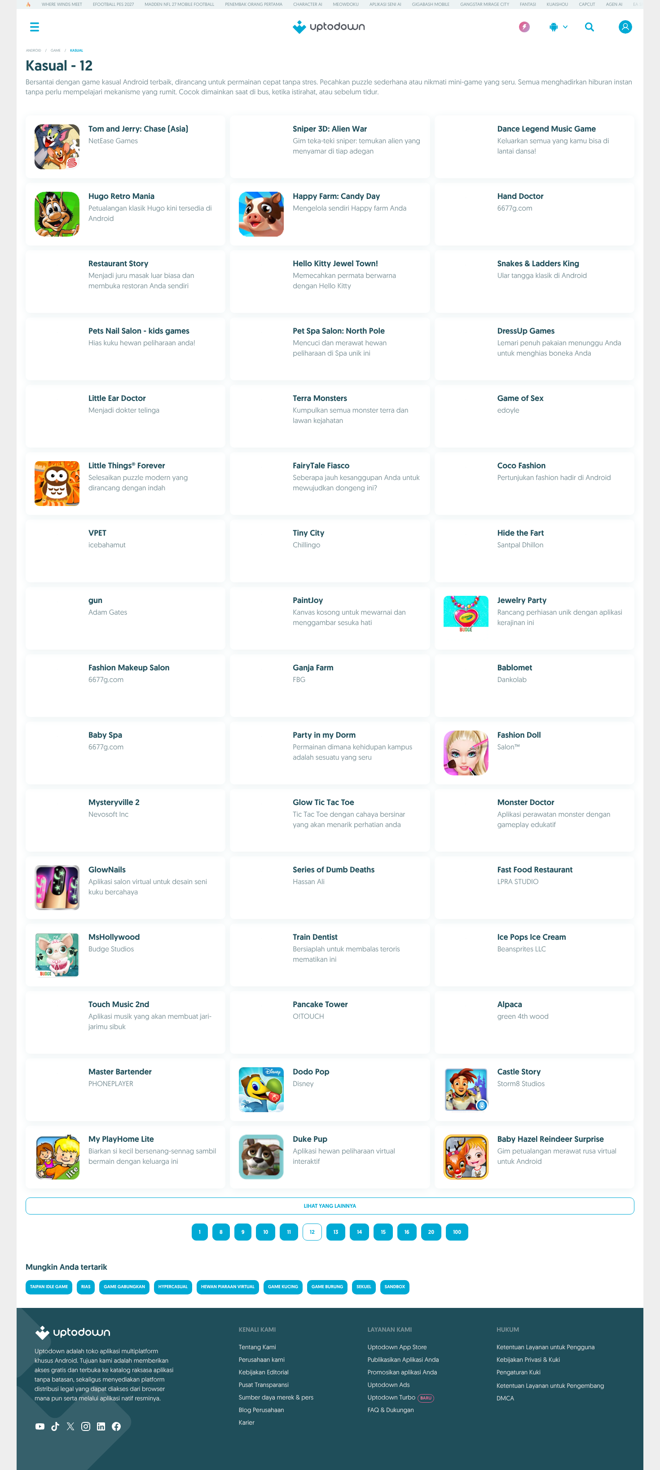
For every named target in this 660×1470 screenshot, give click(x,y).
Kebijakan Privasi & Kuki (528, 1360)
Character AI (307, 4)
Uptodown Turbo (399, 1397)
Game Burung (327, 1287)
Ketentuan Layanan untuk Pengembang (550, 1386)
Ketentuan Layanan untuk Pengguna (546, 1347)
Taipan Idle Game (49, 1287)
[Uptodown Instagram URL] (85, 1427)
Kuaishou (557, 4)
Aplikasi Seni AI (385, 4)
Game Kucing (283, 1287)
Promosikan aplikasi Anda (402, 1372)
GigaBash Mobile (430, 4)
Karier (247, 1422)
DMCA (505, 1398)
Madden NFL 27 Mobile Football (179, 4)
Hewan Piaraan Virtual (228, 1287)
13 (336, 1232)
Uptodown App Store (397, 1347)
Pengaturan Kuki (519, 1372)
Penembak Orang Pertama (253, 4)
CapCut (587, 4)
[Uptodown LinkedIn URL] (101, 1427)
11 (288, 1232)
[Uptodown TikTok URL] (55, 1427)
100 (457, 1232)
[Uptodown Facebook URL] (116, 1427)
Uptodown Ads (389, 1385)
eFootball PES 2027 (113, 4)
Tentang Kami (257, 1347)
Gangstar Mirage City (484, 4)
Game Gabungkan (124, 1287)
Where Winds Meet (62, 4)
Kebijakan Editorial (264, 1372)
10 (265, 1232)
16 (407, 1232)
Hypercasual (173, 1287)
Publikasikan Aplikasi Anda (403, 1360)
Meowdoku (346, 4)
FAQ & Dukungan (391, 1410)
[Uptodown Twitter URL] (70, 1427)
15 (383, 1232)
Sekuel (363, 1287)
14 (359, 1232)
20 (431, 1232)
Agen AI (614, 4)
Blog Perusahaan (261, 1410)
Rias (85, 1287)
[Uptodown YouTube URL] (40, 1427)
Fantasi (528, 4)
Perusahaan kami (262, 1360)
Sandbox (395, 1287)
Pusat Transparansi (264, 1385)
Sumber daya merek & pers (276, 1397)
